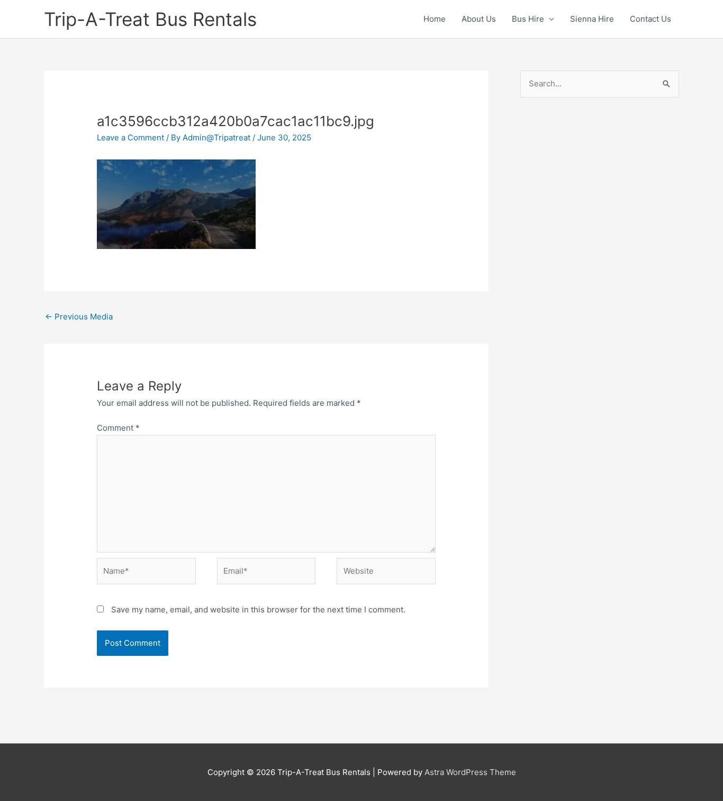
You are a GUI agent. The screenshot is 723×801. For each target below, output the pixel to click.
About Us (479, 19)
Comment (118, 428)
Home (434, 19)
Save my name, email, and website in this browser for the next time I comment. (258, 609)
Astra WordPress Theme (470, 772)
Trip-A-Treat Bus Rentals (150, 19)
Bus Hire (528, 19)
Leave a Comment (130, 137)
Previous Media (79, 317)
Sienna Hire (592, 19)
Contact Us (650, 19)
